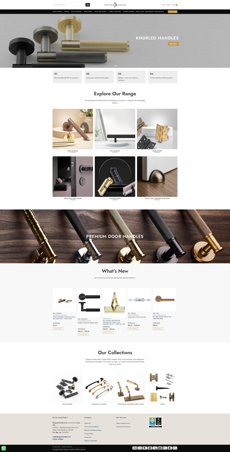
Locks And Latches (100, 11)
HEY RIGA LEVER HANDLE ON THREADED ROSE (53, 318)
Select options (174, 334)
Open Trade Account (123, 423)
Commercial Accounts (123, 427)
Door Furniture (76, 11)
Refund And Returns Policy (92, 430)
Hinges (66, 11)
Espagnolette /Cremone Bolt (154, 11)
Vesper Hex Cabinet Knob (126, 317)
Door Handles (57, 11)
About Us (87, 423)
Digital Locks (140, 11)
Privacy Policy (88, 434)
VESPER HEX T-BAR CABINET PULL (79, 317)
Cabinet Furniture (128, 11)
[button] (166, 4)
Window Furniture (115, 11)
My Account (56, 447)
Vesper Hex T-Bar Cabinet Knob (103, 317)
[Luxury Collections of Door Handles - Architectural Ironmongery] (115, 4)
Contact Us (87, 437)
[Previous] (6, 40)
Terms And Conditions (91, 427)
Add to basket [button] (149, 328)
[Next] (223, 40)
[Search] (88, 5)
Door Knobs (88, 11)
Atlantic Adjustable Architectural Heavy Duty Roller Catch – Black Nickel (155, 318)
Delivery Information (90, 441)
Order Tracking (67, 447)
